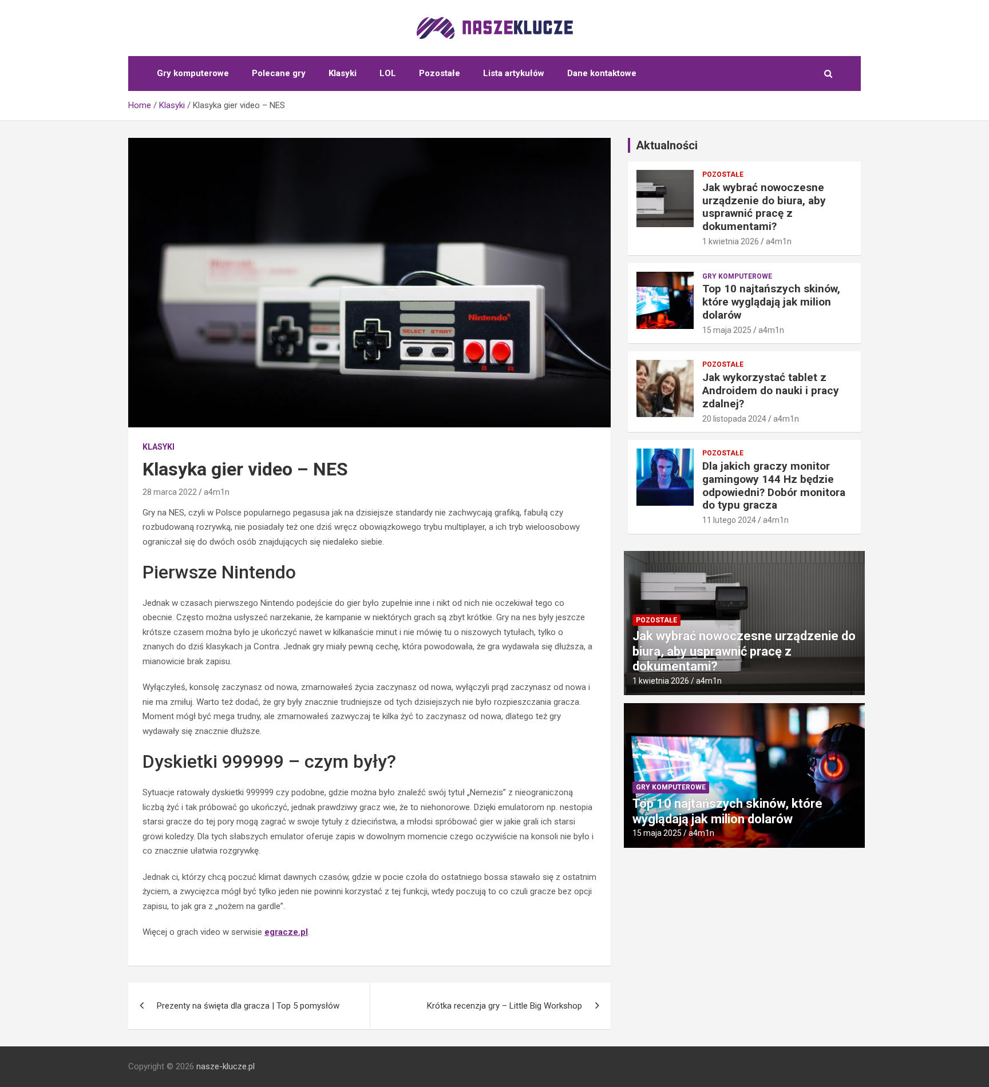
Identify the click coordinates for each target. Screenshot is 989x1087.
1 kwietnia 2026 (730, 241)
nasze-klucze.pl (225, 1066)
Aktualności (667, 145)
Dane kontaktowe (601, 73)
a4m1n (217, 492)
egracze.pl (286, 932)
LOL (387, 73)
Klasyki (343, 73)
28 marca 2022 (170, 492)
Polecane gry (279, 73)
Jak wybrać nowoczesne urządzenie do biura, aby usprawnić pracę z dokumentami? (764, 207)
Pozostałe (439, 73)
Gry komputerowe (193, 73)
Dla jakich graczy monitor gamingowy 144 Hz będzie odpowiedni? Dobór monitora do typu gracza (773, 485)
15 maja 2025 (726, 330)
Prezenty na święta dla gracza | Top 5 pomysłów (248, 1006)
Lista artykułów (513, 73)
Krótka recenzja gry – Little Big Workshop (504, 1006)
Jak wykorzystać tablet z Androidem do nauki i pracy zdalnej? (770, 390)
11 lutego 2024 (729, 520)
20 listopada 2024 (734, 418)
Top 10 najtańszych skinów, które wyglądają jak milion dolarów (771, 302)
